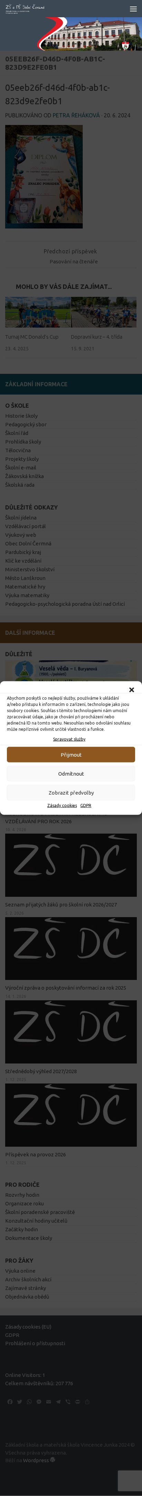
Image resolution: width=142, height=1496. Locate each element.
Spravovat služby (69, 739)
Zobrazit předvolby (71, 792)
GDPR (85, 805)
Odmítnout (71, 773)
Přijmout (71, 754)
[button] (131, 690)
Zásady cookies (62, 805)
